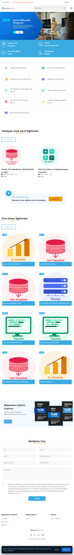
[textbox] (19, 463)
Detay (8, 421)
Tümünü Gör (8, 139)
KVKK (28, 518)
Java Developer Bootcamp (12, 342)
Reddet (57, 549)
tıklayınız (18, 493)
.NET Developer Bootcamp (49, 342)
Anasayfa (4, 518)
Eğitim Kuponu (56, 518)
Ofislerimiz (4, 522)
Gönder (37, 498)
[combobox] (19, 462)
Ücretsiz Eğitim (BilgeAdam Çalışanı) (23, 2)
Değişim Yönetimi (46, 382)
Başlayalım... (55, 199)
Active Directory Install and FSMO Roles (55, 303)
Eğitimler (4, 525)
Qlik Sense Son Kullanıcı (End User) (15, 382)
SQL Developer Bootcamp (12, 303)
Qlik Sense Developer (47, 264)
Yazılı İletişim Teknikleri (12, 264)
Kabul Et (66, 549)
